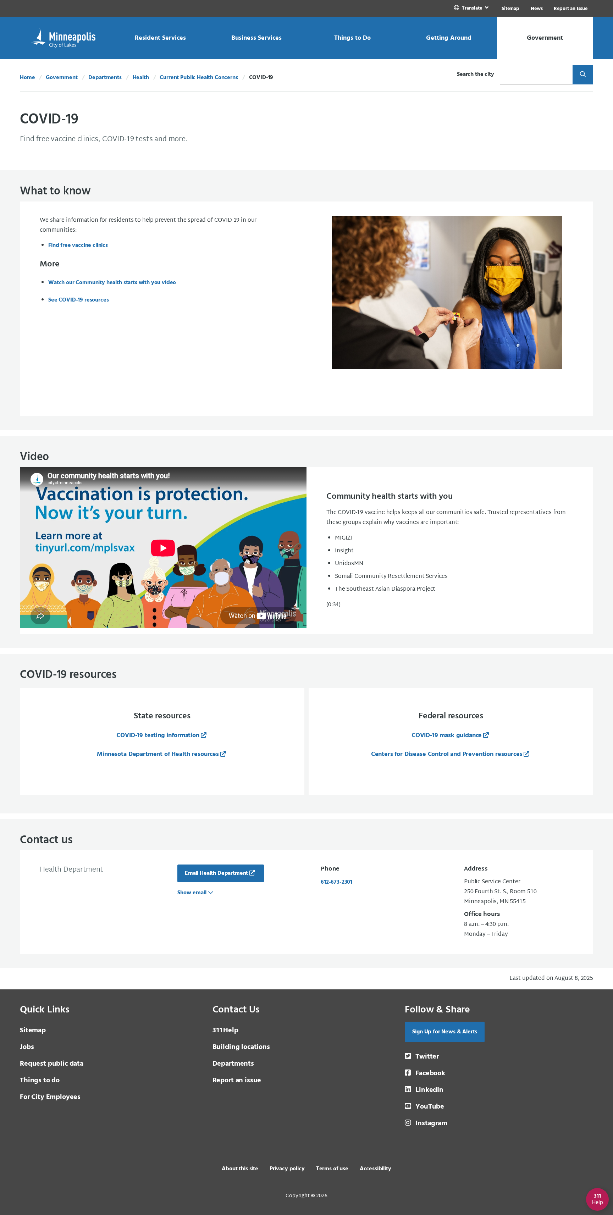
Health (141, 77)
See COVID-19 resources (78, 300)
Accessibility (375, 1168)
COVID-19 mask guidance (447, 735)
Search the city (475, 74)
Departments (104, 77)
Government (61, 77)
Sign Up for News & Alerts (444, 1032)
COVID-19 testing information (157, 735)
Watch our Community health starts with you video (112, 282)
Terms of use (332, 1168)
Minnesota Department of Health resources (158, 754)
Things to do (40, 1080)
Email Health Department (216, 873)
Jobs (27, 1047)
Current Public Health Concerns (199, 77)
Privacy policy (287, 1168)
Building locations (241, 1047)
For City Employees (50, 1097)
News (536, 9)
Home (27, 77)
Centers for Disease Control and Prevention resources (447, 754)
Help (225, 1030)
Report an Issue (570, 9)
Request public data (51, 1064)
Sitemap (510, 9)
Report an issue (236, 1080)
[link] (472, 8)
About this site (240, 1168)
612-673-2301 (336, 882)
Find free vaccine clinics (78, 245)
